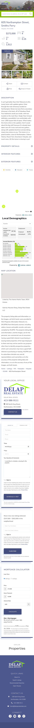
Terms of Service (8, 503)
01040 (5, 371)
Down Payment (8, 593)
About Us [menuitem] (17, 677)
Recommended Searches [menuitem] (17, 683)
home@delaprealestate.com (18, 706)
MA (15, 369)
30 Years (7, 579)
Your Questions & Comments (11, 458)
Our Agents (25, 409)
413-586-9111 (24, 3)
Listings (9, 369)
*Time (5, 450)
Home (3, 369)
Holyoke (28, 369)
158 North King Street (18, 698)
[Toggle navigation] (31, 3)
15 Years (14, 579)
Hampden (21, 369)
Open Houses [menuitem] (17, 686)
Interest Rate (7, 601)
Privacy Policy (24, 490)
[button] (30, 14)
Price (5, 585)
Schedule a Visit (23, 425)
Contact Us (12, 412)
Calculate (13, 612)
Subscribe (12, 551)
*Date (5, 443)
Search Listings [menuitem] (17, 680)
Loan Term (6, 574)
